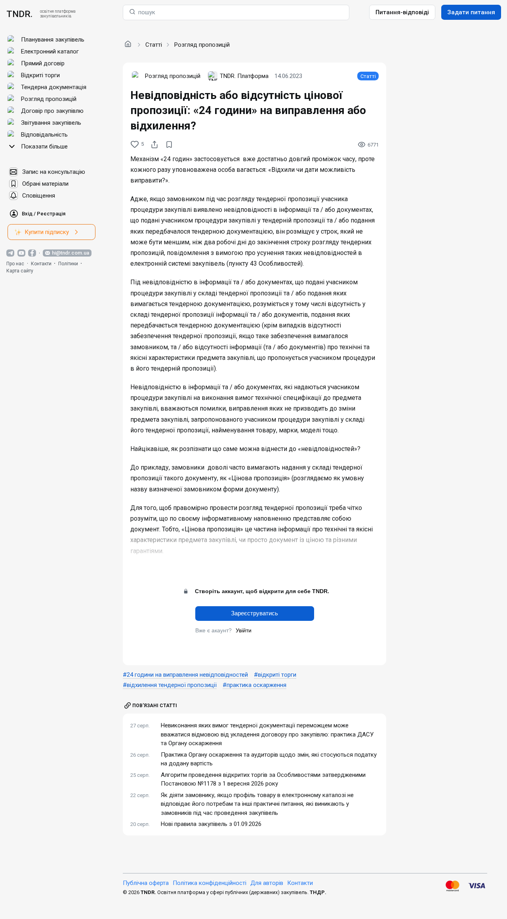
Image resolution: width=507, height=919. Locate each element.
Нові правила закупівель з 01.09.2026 (211, 824)
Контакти (41, 263)
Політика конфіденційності (209, 883)
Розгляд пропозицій (202, 44)
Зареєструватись (254, 613)
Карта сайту (19, 271)
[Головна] (128, 44)
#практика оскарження (254, 685)
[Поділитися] (154, 144)
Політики (68, 263)
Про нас (15, 263)
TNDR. (19, 14)
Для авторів (266, 883)
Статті (153, 44)
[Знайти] (132, 12)
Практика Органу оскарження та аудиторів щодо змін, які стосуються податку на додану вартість (269, 759)
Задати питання (471, 12)
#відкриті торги (275, 674)
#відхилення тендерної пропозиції (170, 685)
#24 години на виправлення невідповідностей (185, 674)
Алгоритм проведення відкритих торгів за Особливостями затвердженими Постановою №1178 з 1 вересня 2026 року (263, 779)
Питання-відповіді (402, 12)
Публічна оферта (146, 883)
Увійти (244, 630)
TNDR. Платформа (244, 76)
